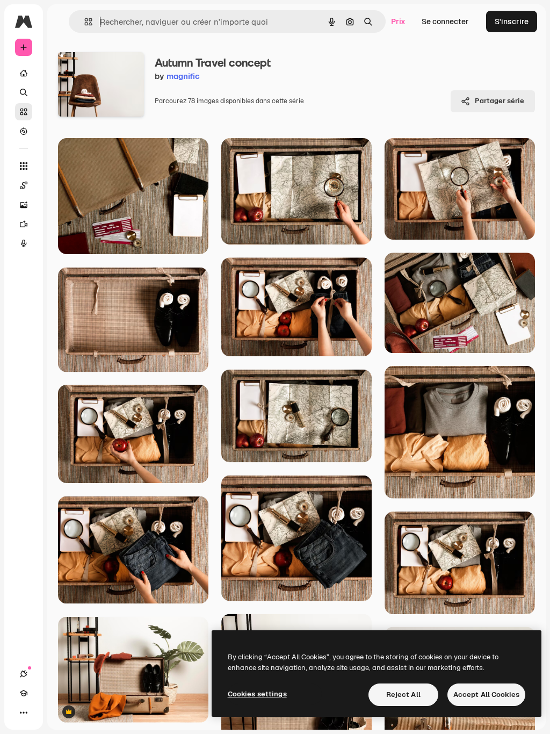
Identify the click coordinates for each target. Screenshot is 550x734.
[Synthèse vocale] (23, 243)
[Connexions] (23, 673)
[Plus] (23, 712)
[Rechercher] (23, 92)
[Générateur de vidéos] (23, 224)
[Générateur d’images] (23, 204)
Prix (398, 21)
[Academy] (23, 693)
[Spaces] (23, 185)
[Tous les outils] (23, 166)
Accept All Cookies (486, 694)
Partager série (499, 100)
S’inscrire (512, 21)
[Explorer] (23, 131)
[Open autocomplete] (84, 22)
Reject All (403, 694)
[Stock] (23, 111)
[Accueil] (23, 73)
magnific (183, 76)
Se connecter (445, 21)
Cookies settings (257, 694)
